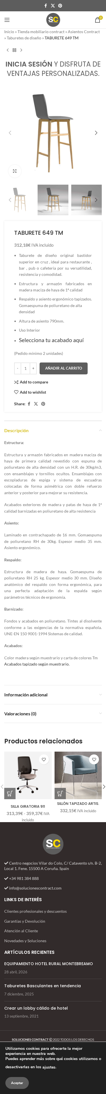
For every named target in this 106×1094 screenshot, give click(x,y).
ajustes (48, 1067)
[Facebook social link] (45, 6)
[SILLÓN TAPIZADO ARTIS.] (78, 775)
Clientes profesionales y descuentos (35, 911)
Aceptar (17, 1083)
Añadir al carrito (63, 368)
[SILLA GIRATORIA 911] (28, 775)
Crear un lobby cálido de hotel (36, 1008)
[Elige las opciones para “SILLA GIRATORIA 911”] (10, 793)
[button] (10, 132)
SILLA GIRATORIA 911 (28, 806)
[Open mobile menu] (7, 19)
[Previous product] (7, 50)
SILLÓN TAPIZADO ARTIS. (78, 803)
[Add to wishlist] (44, 759)
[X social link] (53, 6)
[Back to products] (14, 50)
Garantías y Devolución (24, 921)
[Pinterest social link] (60, 6)
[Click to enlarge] (14, 171)
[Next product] (21, 50)
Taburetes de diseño (24, 37)
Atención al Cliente (21, 930)
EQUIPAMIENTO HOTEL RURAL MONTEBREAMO (48, 964)
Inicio (9, 31)
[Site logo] (53, 19)
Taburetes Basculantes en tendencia (42, 986)
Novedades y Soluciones (25, 940)
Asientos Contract (84, 31)
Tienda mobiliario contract (41, 31)
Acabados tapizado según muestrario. (37, 664)
